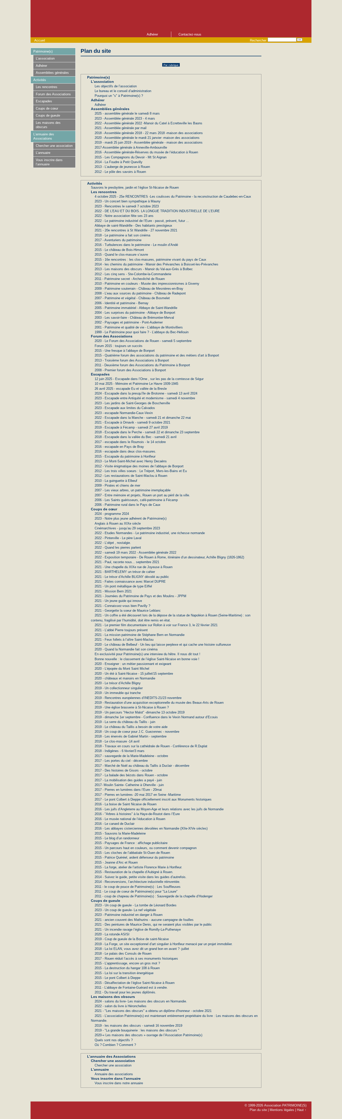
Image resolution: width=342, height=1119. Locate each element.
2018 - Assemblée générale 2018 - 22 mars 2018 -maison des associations (149, 133)
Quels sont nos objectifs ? (114, 1040)
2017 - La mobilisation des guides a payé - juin (128, 780)
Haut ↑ (301, 1110)
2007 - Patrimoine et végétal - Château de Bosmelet (132, 298)
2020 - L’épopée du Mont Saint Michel (122, 668)
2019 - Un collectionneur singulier (119, 688)
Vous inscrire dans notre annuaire (119, 1083)
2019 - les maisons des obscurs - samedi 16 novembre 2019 (138, 1025)
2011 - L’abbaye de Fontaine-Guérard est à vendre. (131, 987)
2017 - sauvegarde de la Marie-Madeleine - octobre (131, 756)
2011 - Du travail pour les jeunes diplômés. (125, 992)
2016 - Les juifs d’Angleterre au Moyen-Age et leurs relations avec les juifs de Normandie (159, 809)
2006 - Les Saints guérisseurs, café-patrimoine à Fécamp (136, 500)
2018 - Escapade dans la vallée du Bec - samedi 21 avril (136, 437)
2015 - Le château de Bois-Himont (119, 250)
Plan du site (258, 1110)
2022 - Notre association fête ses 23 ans (124, 216)
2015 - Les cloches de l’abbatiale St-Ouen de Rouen (132, 853)
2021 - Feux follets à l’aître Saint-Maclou (124, 639)
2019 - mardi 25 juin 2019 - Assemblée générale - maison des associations (149, 142)
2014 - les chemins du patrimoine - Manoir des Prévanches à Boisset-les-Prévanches (156, 264)
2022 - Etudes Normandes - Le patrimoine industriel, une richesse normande (150, 533)
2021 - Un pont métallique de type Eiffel (123, 586)
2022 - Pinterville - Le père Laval (118, 538)
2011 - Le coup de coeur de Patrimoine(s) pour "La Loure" (136, 891)
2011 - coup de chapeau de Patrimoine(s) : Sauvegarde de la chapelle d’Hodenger (154, 896)
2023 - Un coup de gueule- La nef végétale (125, 910)
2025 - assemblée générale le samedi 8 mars (127, 113)
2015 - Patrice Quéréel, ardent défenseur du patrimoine (134, 857)
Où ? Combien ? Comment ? (115, 1045)
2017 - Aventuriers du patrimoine (118, 240)
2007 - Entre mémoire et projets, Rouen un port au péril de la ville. (142, 495)
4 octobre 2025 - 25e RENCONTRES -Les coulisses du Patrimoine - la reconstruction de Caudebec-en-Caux (173, 196)
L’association (102, 82)
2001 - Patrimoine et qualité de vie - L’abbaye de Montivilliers (139, 327)
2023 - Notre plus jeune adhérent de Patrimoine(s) (130, 518)
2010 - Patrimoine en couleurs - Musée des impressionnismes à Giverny (147, 283)
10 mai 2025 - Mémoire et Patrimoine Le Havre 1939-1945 (136, 384)
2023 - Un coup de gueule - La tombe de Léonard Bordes (136, 905)
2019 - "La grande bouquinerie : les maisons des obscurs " (137, 1030)
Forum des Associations (111, 336)
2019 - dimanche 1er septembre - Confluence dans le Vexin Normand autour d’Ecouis (156, 717)
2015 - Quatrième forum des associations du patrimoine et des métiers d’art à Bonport (157, 355)
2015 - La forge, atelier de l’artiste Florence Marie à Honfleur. (138, 867)
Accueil (39, 40)
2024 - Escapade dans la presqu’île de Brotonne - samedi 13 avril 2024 (146, 393)
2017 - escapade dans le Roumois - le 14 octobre (130, 442)
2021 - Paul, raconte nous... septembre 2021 (127, 562)
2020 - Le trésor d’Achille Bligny (118, 683)
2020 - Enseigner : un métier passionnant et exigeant (133, 664)
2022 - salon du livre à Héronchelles (120, 1006)
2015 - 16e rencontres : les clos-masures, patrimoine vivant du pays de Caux (150, 259)
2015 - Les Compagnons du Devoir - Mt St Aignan (130, 157)
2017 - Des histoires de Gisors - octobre (123, 770)
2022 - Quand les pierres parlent (118, 547)
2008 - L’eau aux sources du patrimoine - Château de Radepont (140, 293)
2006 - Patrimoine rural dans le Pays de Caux (127, 505)
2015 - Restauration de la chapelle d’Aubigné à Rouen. (134, 872)
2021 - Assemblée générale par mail (120, 128)
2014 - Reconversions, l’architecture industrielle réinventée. (137, 882)
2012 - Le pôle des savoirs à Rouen (120, 172)
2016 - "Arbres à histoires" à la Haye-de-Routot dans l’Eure (137, 814)
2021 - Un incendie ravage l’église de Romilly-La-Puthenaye (138, 929)
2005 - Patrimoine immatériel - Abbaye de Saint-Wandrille (136, 308)
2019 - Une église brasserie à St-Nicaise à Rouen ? (132, 707)
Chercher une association (113, 1061)
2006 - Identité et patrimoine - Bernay (121, 303)
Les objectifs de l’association (116, 86)
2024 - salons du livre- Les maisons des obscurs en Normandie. (141, 1001)
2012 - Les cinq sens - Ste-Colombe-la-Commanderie (133, 274)
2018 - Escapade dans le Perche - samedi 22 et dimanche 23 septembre (147, 432)
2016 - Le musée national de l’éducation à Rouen (130, 819)
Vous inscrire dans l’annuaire (116, 1078)
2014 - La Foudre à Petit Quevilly (118, 162)
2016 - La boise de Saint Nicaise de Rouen (125, 804)
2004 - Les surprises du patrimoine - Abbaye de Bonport (135, 312)
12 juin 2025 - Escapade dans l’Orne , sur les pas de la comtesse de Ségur (149, 379)
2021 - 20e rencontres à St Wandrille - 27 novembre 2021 (136, 230)
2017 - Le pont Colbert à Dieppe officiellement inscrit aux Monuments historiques (153, 799)
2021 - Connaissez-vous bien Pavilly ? (122, 606)
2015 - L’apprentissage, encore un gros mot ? (127, 963)
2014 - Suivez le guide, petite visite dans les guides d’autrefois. (141, 877)
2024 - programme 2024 (112, 514)
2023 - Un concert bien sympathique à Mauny (127, 201)
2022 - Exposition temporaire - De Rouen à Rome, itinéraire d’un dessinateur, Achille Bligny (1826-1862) (169, 557)
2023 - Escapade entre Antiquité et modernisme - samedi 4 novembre (145, 398)
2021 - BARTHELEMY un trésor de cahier (125, 572)
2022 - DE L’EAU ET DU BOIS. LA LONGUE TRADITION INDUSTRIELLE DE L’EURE (157, 211)
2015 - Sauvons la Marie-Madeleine (120, 833)
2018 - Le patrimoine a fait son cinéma (122, 235)
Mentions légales (282, 1110)
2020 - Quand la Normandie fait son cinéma (126, 649)
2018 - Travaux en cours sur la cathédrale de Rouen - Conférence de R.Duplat (151, 746)
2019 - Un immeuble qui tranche (118, 693)
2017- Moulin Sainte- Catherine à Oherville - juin (129, 785)
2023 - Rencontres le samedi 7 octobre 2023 (127, 206)
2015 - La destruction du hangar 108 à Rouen (127, 968)
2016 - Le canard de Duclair (114, 824)
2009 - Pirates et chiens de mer (117, 485)
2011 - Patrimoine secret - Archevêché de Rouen (130, 279)
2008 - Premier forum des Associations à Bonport (130, 370)
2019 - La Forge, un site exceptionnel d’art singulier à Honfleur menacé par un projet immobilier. (164, 944)
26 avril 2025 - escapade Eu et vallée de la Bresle (131, 389)
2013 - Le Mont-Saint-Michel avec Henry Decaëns (131, 461)
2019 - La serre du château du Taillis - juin (125, 722)
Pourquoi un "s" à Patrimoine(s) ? (119, 96)
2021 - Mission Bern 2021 (113, 591)
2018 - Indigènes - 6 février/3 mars (119, 751)
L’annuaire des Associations (111, 1056)
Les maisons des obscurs (113, 997)
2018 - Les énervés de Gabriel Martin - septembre (130, 736)
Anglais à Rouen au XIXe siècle (118, 523)
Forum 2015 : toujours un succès (118, 346)
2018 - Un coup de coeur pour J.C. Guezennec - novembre (137, 731)
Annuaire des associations (114, 1074)
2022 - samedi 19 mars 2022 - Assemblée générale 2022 (135, 552)
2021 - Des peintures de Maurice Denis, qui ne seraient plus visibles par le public (153, 924)
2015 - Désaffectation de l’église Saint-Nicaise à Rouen (135, 983)
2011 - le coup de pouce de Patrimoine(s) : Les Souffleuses (138, 887)
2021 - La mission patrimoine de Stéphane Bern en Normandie (140, 635)
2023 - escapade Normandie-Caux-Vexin (124, 413)
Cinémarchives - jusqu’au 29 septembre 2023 (127, 528)
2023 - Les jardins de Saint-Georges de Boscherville (132, 403)
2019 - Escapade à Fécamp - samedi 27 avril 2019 (131, 427)
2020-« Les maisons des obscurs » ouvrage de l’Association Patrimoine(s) (148, 1035)
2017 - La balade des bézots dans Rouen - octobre (131, 775)
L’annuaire (100, 1069)
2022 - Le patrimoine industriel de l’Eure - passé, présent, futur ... (142, 221)
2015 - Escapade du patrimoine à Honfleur (125, 456)
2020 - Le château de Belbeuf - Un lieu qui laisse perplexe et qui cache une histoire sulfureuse (163, 644)
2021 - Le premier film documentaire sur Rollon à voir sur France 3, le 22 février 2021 (156, 625)
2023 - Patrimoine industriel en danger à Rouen (128, 915)
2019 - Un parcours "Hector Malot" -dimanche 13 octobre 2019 (140, 712)
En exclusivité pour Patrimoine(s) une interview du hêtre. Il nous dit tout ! (147, 654)
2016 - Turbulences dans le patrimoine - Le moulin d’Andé (136, 245)
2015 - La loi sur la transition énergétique (124, 973)
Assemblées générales (110, 109)
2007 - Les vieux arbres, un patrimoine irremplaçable (132, 490)
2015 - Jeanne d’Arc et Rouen (116, 862)
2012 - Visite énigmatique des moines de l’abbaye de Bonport (139, 466)
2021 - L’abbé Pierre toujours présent (121, 630)
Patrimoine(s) (98, 77)
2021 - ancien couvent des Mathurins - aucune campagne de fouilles (144, 920)
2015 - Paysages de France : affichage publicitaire (131, 843)
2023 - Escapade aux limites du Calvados (125, 408)
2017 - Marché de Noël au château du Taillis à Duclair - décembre (142, 766)
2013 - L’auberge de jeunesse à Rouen (122, 167)
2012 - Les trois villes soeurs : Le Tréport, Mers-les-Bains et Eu (141, 471)
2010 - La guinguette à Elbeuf (116, 481)
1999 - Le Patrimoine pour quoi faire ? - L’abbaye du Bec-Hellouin (142, 332)
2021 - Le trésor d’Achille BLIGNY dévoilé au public (132, 577)
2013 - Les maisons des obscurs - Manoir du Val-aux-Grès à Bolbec (144, 269)
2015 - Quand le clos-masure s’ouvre (121, 254)
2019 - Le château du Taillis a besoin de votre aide (131, 727)
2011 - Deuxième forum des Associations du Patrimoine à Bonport (142, 365)
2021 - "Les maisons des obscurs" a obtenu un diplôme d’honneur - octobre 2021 (153, 1011)
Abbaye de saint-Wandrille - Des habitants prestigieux (133, 225)
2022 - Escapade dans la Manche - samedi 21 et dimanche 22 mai (143, 418)
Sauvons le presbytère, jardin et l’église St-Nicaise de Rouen (135, 187)
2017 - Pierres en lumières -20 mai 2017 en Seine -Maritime (138, 795)
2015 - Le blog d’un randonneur (117, 838)
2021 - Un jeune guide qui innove (118, 601)
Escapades (100, 374)
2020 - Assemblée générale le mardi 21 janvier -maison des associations (147, 138)
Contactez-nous (190, 34)
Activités (94, 183)
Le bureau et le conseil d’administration (123, 91)
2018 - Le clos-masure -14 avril (117, 741)
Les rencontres (104, 192)
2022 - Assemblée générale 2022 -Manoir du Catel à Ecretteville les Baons (148, 123)
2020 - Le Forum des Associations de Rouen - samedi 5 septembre (143, 341)
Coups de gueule (105, 901)
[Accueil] (136, 15)
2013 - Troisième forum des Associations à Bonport (132, 360)
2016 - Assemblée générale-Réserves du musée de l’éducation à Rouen (146, 152)
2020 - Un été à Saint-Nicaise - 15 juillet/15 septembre (134, 673)
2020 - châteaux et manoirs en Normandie (125, 678)
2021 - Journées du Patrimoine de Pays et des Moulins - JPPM (140, 596)
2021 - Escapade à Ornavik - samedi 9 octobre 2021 (132, 422)
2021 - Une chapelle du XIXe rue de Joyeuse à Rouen (134, 567)
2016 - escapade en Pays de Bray (119, 447)
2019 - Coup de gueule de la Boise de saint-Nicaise (132, 939)
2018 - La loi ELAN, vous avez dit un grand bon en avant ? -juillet (142, 949)
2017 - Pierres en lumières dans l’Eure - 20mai (128, 790)
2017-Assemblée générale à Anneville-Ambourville (131, 147)
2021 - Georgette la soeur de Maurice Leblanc (128, 610)
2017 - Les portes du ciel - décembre (121, 761)
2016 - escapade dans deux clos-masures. (125, 451)
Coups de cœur (104, 509)
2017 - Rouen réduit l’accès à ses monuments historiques (136, 958)
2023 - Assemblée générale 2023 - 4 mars (125, 118)
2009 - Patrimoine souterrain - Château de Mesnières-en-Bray (139, 288)
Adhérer (152, 34)
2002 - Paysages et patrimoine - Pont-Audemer (129, 322)
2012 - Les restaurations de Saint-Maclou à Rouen (131, 476)
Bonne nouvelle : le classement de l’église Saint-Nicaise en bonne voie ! (147, 659)
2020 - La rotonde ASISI (112, 934)
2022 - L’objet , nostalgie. (113, 543)
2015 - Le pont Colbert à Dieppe (117, 978)
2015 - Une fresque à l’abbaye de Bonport (125, 350)
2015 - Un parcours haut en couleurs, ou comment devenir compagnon (146, 848)
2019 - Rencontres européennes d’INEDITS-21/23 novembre (138, 698)
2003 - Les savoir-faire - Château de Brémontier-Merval (134, 317)
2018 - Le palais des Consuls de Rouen (123, 953)
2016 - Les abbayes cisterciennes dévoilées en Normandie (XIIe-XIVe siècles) (151, 828)
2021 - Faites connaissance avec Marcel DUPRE (130, 581)
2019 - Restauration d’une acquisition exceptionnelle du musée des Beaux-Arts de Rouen (159, 702)
